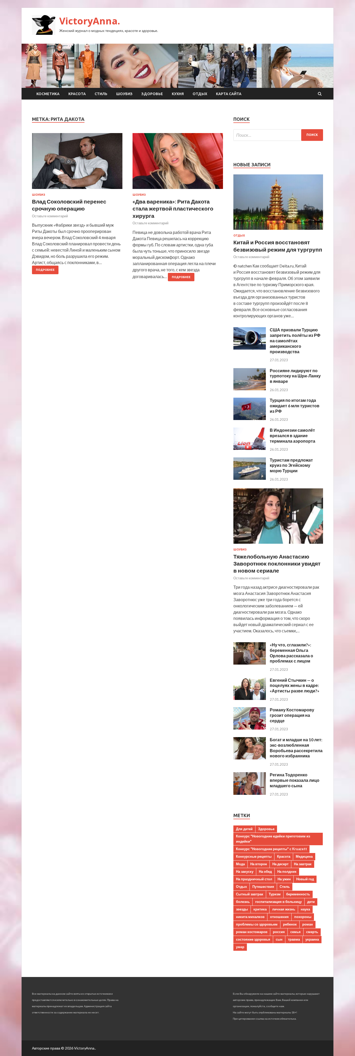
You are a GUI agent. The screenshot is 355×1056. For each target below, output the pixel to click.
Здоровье (152, 94)
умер (240, 947)
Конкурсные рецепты (254, 856)
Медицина (304, 856)
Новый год (305, 879)
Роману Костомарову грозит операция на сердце (292, 715)
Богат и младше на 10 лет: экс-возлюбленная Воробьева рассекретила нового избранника (296, 747)
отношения (279, 917)
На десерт (280, 864)
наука (305, 909)
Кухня (178, 94)
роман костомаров (251, 932)
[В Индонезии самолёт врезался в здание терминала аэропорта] (249, 448)
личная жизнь (283, 909)
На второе (258, 864)
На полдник (287, 871)
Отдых (200, 94)
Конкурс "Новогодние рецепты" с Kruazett (271, 849)
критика (260, 909)
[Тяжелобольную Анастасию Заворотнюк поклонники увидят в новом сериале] (278, 544)
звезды (242, 909)
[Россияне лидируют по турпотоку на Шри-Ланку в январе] (249, 388)
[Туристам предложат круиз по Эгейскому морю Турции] (249, 478)
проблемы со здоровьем (257, 924)
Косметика (48, 94)
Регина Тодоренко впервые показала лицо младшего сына (294, 780)
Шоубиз (124, 94)
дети (311, 902)
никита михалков (250, 917)
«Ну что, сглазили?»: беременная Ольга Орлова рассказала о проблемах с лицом (291, 652)
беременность (298, 894)
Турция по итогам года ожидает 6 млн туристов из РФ (294, 406)
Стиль (101, 94)
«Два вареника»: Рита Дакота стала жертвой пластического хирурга (173, 208)
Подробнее (45, 269)
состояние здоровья (253, 939)
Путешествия (263, 886)
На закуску (244, 871)
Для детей (244, 829)
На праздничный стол (254, 879)
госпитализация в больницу (278, 902)
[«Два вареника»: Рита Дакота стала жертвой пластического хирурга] (178, 163)
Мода (240, 864)
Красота (77, 94)
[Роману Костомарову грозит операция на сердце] (249, 727)
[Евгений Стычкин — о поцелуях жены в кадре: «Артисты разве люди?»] (249, 698)
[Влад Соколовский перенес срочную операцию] (77, 163)
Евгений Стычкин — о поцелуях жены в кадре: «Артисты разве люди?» (294, 685)
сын (279, 939)
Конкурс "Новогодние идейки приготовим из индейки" (273, 838)
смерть (312, 932)
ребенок (290, 924)
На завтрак (303, 864)
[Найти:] (278, 135)
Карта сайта (228, 94)
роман (307, 924)
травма (294, 939)
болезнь (243, 902)
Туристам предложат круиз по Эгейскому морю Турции (291, 465)
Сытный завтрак (249, 894)
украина (312, 939)
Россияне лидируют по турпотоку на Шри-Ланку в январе (295, 376)
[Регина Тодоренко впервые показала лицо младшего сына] (249, 793)
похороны (302, 917)
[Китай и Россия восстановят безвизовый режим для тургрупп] (278, 230)
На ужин (284, 879)
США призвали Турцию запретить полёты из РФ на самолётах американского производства (295, 340)
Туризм (275, 894)
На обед (265, 871)
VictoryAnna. (89, 21)
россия (279, 932)
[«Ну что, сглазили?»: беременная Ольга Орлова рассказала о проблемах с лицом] (249, 662)
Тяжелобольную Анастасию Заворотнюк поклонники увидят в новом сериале (276, 563)
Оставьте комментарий (50, 216)
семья (295, 932)
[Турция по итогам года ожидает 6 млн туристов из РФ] (249, 418)
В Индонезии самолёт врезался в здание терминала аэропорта (292, 435)
